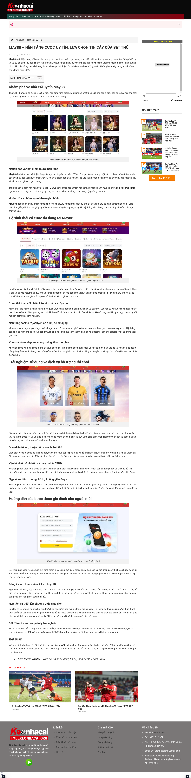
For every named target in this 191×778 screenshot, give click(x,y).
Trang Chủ (13, 16)
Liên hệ (59, 752)
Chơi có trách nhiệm (66, 747)
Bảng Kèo (77, 16)
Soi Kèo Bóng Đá (17, 667)
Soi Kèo (88, 16)
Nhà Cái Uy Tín (34, 40)
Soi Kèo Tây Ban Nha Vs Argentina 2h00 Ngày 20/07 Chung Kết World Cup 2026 (171, 152)
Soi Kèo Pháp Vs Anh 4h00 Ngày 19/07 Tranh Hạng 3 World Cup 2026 (172, 167)
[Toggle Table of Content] (38, 78)
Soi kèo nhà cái (105, 747)
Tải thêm (162, 178)
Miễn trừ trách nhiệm (66, 737)
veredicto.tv (159, 732)
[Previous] (8, 694)
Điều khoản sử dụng (66, 742)
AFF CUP (98, 16)
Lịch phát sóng (47, 16)
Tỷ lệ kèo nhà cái (17, 745)
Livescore (25, 16)
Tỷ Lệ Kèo (19, 40)
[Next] (138, 694)
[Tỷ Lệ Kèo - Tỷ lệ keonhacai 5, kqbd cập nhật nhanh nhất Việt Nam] (20, 7)
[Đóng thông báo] (179, 24)
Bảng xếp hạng (105, 742)
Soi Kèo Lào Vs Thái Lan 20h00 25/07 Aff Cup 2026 (36, 706)
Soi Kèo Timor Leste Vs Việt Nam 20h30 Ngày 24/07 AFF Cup (105, 707)
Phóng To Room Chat (163, 42)
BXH (58, 16)
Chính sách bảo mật (66, 732)
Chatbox (67, 16)
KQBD (35, 16)
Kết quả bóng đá (106, 732)
